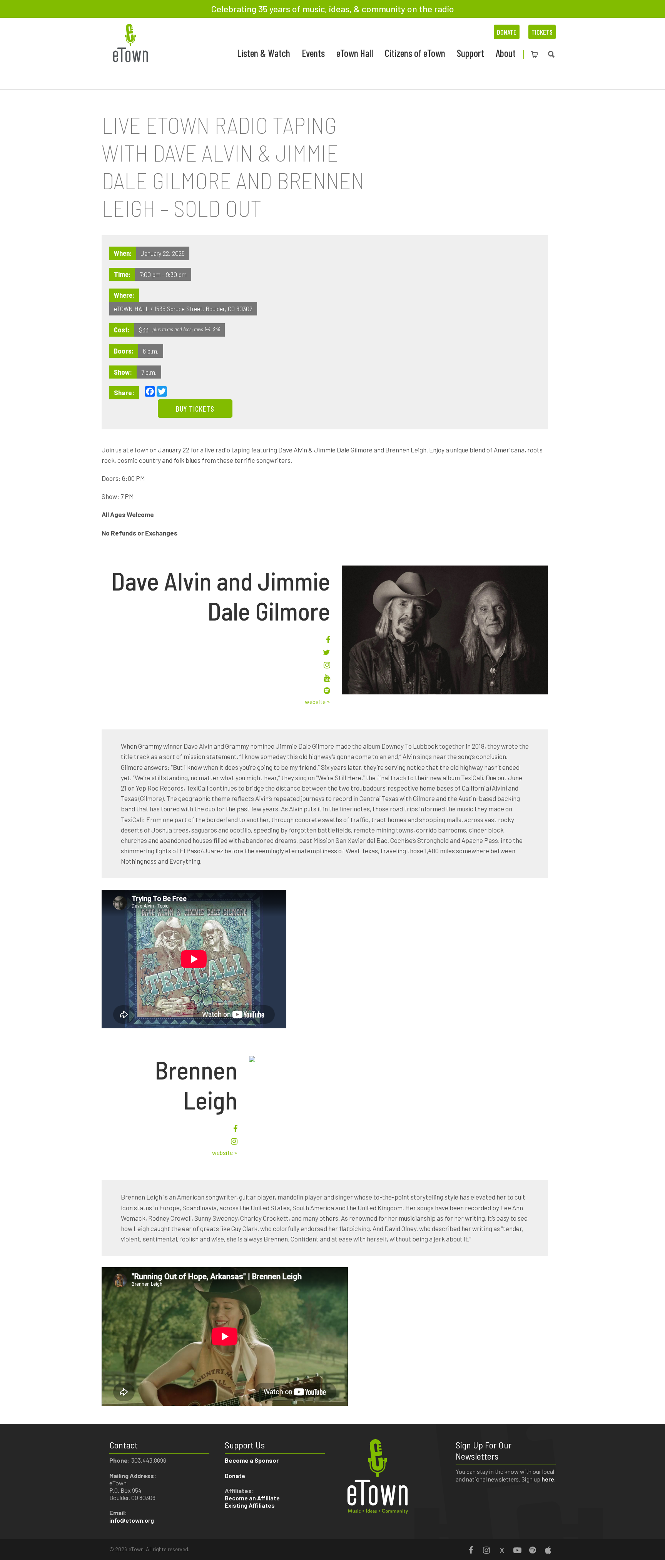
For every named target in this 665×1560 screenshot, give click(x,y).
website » (317, 701)
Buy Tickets (195, 408)
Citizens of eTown (415, 53)
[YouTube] (517, 1550)
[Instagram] (486, 1550)
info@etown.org (131, 1520)
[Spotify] (532, 1550)
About (506, 53)
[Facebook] (471, 1550)
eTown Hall (354, 53)
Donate (506, 31)
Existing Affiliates (250, 1505)
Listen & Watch (263, 53)
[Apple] (548, 1550)
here (547, 1479)
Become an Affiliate (253, 1498)
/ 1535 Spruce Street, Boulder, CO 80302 (201, 308)
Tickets (542, 31)
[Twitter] (502, 1550)
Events (313, 53)
